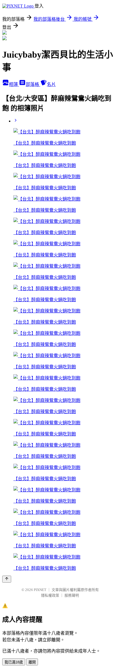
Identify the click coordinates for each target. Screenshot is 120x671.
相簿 (14, 84)
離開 (32, 662)
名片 (51, 84)
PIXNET (40, 590)
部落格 (33, 84)
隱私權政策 (50, 595)
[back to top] (6, 579)
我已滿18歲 (13, 662)
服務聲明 (71, 595)
